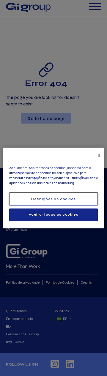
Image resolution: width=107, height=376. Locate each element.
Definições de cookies (53, 199)
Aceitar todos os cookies (53, 214)
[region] (53, 188)
